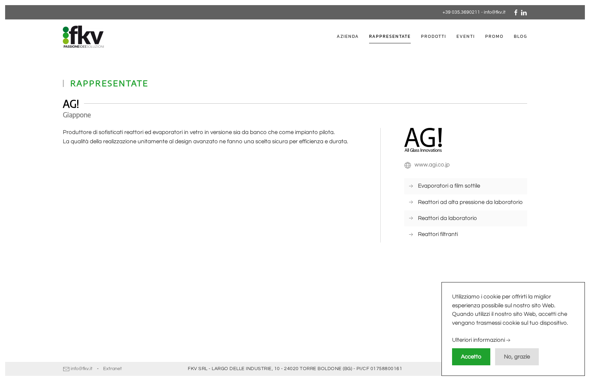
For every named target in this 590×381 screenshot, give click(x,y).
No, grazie (517, 357)
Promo (494, 36)
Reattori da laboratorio (447, 218)
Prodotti (433, 36)
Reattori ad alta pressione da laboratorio (470, 202)
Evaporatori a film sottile (449, 186)
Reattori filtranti (438, 234)
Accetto (471, 357)
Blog (520, 36)
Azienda (348, 36)
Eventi (465, 36)
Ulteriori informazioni (478, 340)
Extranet (112, 368)
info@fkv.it (495, 12)
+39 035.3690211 (461, 12)
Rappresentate (390, 36)
